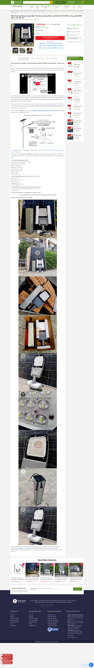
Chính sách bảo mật (52, 616)
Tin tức (74, 7)
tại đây (80, 41)
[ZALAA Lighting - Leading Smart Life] (16, 2)
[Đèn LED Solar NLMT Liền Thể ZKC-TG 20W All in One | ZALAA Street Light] (70, 129)
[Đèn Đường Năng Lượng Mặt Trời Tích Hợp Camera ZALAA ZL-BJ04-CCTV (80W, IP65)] (70, 91)
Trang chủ (31, 7)
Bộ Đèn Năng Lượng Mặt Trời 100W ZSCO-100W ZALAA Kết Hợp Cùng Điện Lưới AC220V (46, 579)
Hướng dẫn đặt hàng (52, 623)
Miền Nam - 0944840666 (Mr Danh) (51, 45)
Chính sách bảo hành (52, 618)
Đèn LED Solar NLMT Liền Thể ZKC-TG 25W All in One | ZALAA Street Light (78, 135)
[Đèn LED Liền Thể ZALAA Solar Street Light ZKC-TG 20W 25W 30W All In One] (70, 122)
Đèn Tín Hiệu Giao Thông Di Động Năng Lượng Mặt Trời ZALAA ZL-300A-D (78, 106)
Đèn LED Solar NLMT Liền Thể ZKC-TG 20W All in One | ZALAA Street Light (78, 128)
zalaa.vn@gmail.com (72, 637)
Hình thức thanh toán (52, 625)
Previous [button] (11, 51)
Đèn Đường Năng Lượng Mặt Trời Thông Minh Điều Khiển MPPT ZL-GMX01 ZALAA (77, 73)
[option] (22, 35)
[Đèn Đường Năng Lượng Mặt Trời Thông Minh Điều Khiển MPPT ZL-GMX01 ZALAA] (70, 73)
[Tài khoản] (78, 2)
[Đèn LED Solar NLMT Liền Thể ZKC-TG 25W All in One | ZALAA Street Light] (70, 137)
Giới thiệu (37, 7)
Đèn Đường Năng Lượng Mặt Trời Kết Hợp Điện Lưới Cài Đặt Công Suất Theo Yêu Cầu (61, 579)
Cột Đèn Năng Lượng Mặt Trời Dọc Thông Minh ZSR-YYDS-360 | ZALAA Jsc (78, 64)
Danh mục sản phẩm (46, 7)
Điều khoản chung (51, 614)
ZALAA (57, 641)
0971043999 (70, 635)
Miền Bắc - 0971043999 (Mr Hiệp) (50, 43)
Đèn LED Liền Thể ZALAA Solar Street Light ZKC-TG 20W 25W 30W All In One (78, 121)
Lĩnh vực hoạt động (56, 7)
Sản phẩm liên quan (47, 560)
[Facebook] (42, 605)
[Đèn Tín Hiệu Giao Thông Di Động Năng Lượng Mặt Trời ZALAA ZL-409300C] (70, 115)
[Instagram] (48, 605)
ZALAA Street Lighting (78, 105)
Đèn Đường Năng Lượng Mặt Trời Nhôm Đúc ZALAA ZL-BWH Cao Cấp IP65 (78, 81)
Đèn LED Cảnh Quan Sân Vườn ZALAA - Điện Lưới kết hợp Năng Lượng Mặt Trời (17, 579)
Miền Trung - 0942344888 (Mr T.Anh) (51, 48)
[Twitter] (45, 605)
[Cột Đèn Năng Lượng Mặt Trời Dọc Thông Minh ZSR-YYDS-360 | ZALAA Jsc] (70, 65)
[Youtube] (52, 605)
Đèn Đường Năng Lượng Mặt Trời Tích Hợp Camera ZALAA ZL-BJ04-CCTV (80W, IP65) (78, 90)
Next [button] (34, 51)
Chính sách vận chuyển (53, 622)
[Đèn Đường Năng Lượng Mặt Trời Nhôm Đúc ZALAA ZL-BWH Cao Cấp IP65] (70, 82)
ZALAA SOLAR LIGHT (78, 119)
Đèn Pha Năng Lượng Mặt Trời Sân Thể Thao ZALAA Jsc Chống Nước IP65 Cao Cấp (78, 99)
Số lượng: (37, 33)
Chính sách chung (66, 7)
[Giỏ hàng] (82, 2)
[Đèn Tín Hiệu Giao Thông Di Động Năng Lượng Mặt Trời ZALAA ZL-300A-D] (70, 107)
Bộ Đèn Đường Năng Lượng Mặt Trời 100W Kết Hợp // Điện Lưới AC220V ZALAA (76, 579)
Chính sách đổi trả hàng (53, 620)
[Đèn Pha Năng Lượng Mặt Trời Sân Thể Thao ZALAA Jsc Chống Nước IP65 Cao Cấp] (70, 99)
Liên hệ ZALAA (80, 7)
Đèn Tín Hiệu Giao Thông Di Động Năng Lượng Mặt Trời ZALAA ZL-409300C (78, 113)
